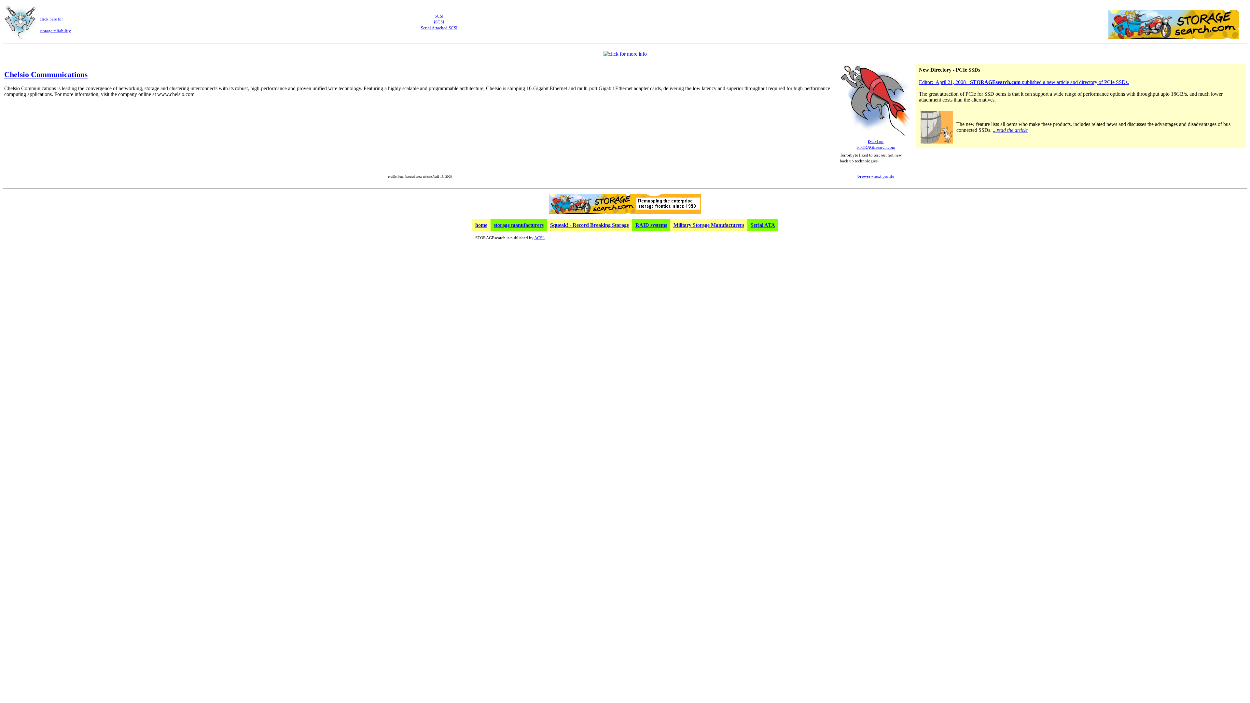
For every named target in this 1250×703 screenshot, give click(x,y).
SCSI (439, 16)
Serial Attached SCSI (439, 27)
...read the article (1010, 130)
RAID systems (651, 225)
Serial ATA (763, 225)
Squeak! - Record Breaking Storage (589, 225)
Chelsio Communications (46, 74)
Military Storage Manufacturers (709, 225)
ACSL (539, 237)
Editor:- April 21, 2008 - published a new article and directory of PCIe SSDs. (1024, 82)
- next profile (875, 176)
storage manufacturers (519, 225)
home (481, 225)
